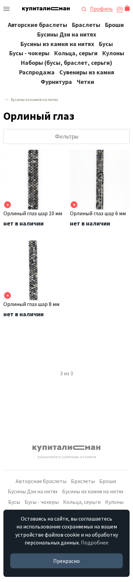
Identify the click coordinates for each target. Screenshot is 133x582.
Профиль (101, 9)
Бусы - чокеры (29, 53)
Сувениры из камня (86, 72)
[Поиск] (84, 8)
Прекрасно (66, 560)
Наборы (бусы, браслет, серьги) (66, 63)
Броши (114, 25)
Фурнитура (56, 82)
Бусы (106, 44)
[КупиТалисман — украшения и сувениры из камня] (6, 9)
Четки (85, 82)
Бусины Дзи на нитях (66, 34)
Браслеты (86, 25)
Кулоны (113, 53)
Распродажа (37, 72)
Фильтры (66, 136)
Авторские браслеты (37, 25)
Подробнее (94, 542)
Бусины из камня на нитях (57, 44)
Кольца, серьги (76, 53)
